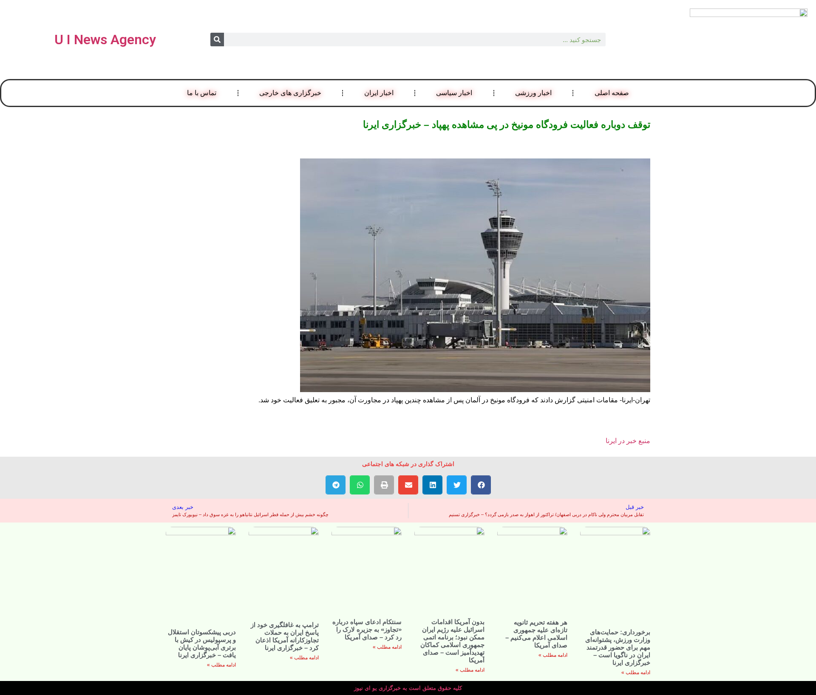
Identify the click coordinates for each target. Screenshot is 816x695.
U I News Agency (105, 39)
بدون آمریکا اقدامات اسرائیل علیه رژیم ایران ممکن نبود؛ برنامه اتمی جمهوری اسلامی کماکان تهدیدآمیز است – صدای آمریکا (452, 641)
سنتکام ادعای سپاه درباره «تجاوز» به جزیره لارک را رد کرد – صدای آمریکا (367, 629)
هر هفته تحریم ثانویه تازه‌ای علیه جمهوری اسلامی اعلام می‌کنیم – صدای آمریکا (536, 634)
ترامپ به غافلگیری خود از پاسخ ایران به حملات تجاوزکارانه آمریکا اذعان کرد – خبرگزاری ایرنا (285, 636)
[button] (481, 484)
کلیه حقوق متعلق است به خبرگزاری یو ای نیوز (408, 688)
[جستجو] (217, 39)
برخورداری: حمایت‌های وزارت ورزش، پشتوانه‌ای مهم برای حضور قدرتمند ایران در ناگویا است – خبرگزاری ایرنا (617, 647)
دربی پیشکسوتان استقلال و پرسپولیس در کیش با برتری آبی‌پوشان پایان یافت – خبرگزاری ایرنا (202, 643)
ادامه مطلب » (635, 672)
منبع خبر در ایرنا (628, 440)
